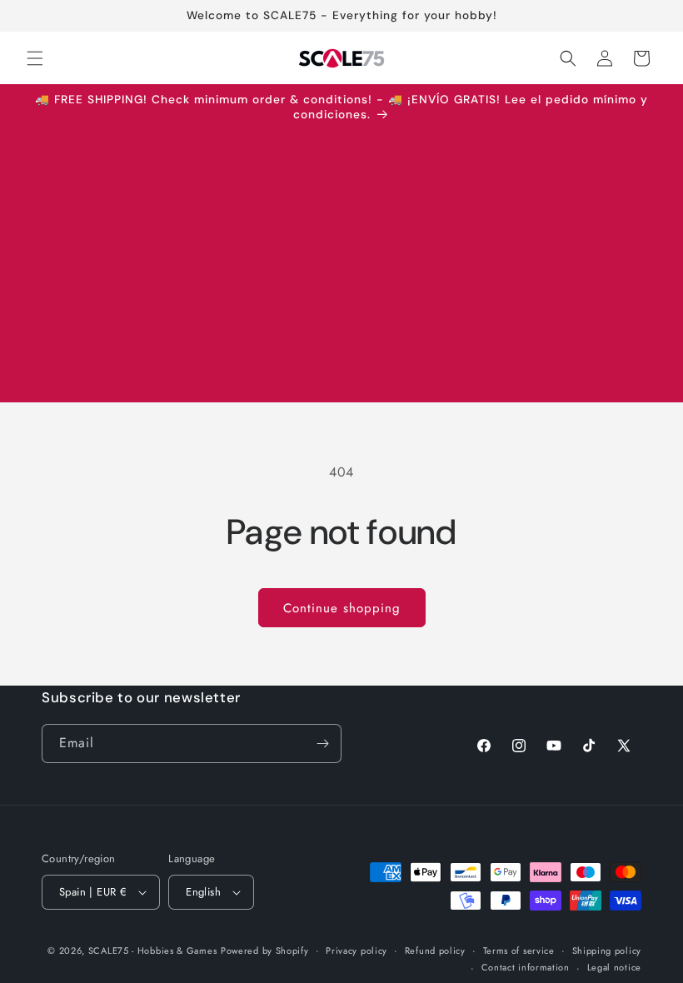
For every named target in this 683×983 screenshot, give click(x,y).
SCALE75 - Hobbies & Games (152, 950)
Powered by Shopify (265, 950)
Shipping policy (607, 950)
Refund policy (435, 950)
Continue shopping (342, 608)
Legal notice (614, 967)
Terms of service (519, 950)
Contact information (525, 967)
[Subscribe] (322, 743)
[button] (35, 58)
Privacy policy (356, 950)
